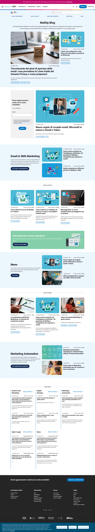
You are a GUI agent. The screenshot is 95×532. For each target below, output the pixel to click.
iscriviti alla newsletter (76, 479)
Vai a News (15, 275)
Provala (83, 6)
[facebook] (44, 510)
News (82, 16)
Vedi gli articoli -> (28, 391)
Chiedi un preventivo (14, 496)
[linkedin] (46, 510)
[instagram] (50, 510)
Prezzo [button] (39, 6)
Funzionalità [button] (22, 6)
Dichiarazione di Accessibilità (78, 504)
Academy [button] (45, 6)
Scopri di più (69, 2)
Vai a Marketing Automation (20, 366)
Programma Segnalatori (57, 496)
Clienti (74, 494)
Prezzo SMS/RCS (56, 494)
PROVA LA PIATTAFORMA (20, 244)
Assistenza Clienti (14, 493)
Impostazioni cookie (62, 527)
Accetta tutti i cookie (83, 527)
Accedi (90, 6)
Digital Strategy (35, 16)
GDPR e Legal (69, 16)
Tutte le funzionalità (37, 499)
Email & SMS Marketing (17, 16)
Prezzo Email (55, 493)
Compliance (75, 502)
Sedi (74, 496)
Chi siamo (75, 493)
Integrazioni (31, 6)
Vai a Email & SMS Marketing (20, 168)
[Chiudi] (93, 527)
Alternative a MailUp (37, 501)
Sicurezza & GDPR (76, 501)
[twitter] (48, 510)
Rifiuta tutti (72, 527)
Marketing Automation (52, 16)
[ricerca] (73, 6)
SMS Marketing (37, 494)
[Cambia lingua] (77, 6)
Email (35, 493)
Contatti (12, 494)
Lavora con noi (76, 499)
